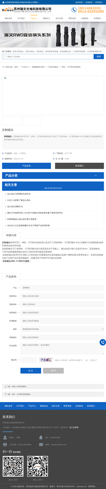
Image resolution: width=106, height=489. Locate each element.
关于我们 (21, 18)
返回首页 (79, 2)
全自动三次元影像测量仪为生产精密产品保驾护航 (28, 225)
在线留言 (89, 2)
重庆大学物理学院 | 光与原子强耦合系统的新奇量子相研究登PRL (35, 213)
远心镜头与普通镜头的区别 (19, 194)
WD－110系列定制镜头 (21, 394)
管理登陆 (91, 486)
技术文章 (59, 18)
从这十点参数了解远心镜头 (19, 200)
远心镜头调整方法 (15, 206)
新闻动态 (44, 406)
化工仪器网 (73, 427)
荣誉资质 (72, 18)
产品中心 (33, 18)
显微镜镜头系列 (38, 67)
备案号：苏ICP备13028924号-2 (62, 486)
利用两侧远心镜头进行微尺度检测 (21, 219)
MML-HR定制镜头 (19, 386)
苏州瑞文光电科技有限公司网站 (25, 2)
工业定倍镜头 (53, 67)
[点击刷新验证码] (45, 360)
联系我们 (99, 2)
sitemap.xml (81, 486)
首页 (16, 67)
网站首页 (8, 18)
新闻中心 (46, 18)
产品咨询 (26, 166)
